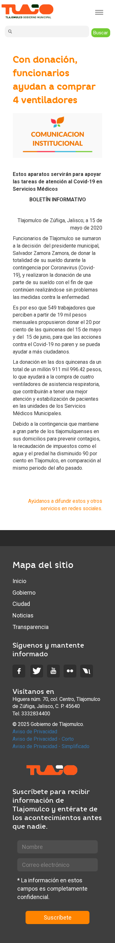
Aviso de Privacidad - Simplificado (50, 746)
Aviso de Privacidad (34, 732)
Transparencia (30, 627)
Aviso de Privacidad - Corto (43, 739)
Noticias (23, 615)
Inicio (19, 581)
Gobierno (23, 592)
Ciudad (21, 603)
